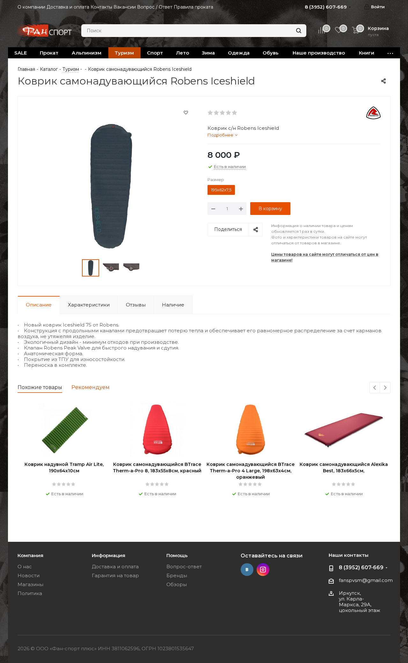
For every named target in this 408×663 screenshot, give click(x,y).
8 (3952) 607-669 (361, 567)
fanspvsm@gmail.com (366, 580)
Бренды (176, 575)
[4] (229, 112)
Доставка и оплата (115, 567)
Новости (29, 575)
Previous (375, 388)
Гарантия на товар (115, 575)
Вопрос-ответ (184, 567)
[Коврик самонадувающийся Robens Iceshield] (110, 185)
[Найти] (298, 30)
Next (385, 388)
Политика (30, 593)
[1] (211, 112)
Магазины (30, 584)
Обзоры (176, 584)
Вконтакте (247, 569)
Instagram (263, 569)
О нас (25, 567)
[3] (223, 112)
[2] (217, 112)
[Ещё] (390, 52)
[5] (235, 112)
